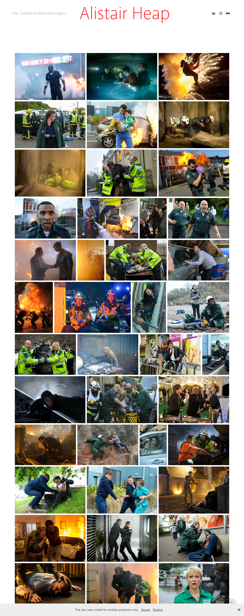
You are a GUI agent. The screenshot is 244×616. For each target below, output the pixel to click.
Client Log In (56, 13)
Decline (158, 610)
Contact (26, 13)
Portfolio (39, 13)
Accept (145, 610)
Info (15, 13)
